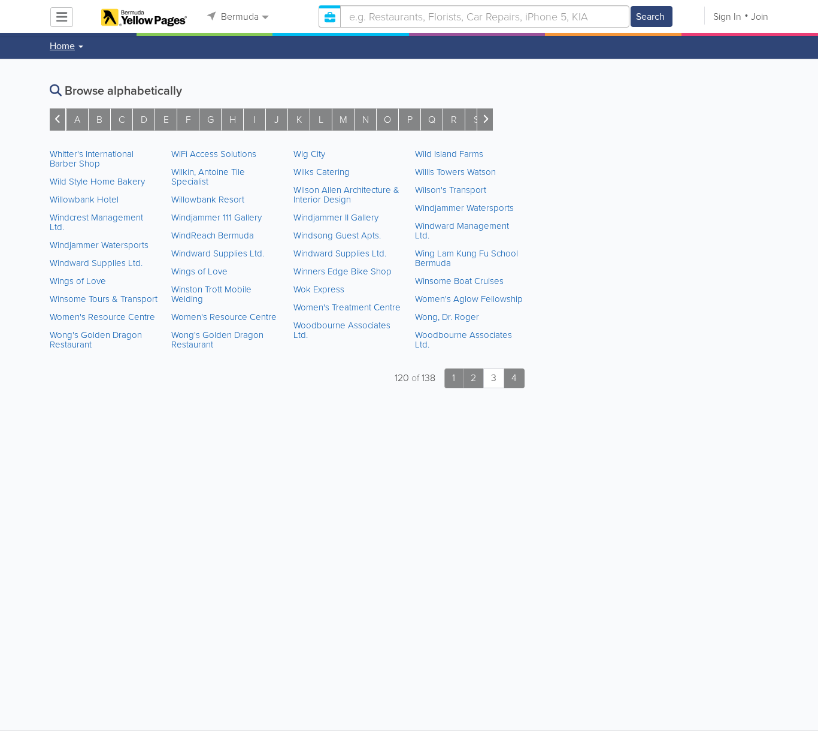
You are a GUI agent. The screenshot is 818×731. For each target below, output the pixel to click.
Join (759, 16)
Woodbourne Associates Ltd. (341, 330)
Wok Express (318, 289)
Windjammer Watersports (99, 245)
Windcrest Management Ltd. (96, 222)
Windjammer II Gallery (335, 217)
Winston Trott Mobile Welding (211, 294)
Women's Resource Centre (102, 317)
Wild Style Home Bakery (97, 181)
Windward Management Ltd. (462, 230)
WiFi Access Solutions (213, 154)
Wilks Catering (321, 172)
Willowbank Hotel (84, 199)
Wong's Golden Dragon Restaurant (96, 339)
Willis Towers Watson (455, 172)
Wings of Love (78, 281)
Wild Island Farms (449, 154)
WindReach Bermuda (212, 235)
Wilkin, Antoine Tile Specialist (208, 176)
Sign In (727, 16)
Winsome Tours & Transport (103, 299)
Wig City (309, 154)
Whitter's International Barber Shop (92, 158)
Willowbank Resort (207, 199)
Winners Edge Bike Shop (342, 271)
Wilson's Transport (450, 190)
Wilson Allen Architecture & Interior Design (346, 194)
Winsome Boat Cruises (459, 281)
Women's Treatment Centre (347, 307)
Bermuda (239, 16)
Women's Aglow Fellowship (469, 299)
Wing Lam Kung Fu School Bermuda (466, 258)
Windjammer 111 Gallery (216, 217)
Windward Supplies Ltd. (96, 263)
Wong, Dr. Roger (447, 317)
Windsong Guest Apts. (337, 235)
